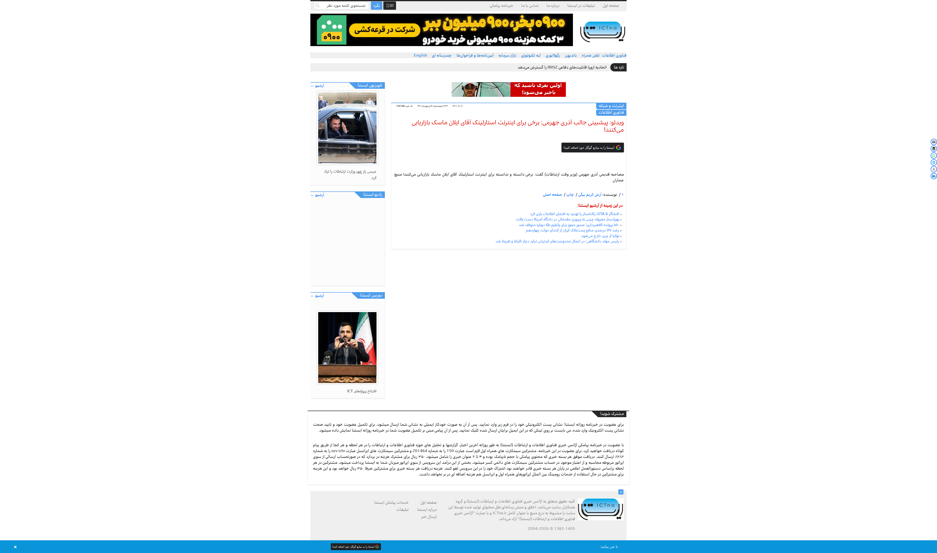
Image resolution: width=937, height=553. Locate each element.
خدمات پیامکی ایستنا (391, 502)
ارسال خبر (429, 517)
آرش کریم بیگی (589, 194)
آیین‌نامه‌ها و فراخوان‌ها (475, 55)
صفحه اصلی (552, 194)
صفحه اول (611, 5)
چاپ (569, 194)
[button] (468, 546)
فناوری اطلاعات (614, 55)
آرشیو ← (317, 86)
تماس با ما (530, 5)
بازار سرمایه (507, 55)
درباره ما (553, 5)
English (420, 55)
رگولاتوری (553, 55)
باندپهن (571, 55)
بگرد (376, 5)
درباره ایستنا (427, 509)
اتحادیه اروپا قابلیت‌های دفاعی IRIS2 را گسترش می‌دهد (562, 67)
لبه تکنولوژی (531, 55)
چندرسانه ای (442, 55)
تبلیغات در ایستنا (581, 5)
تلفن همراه (591, 55)
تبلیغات (402, 509)
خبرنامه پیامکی (501, 5)
